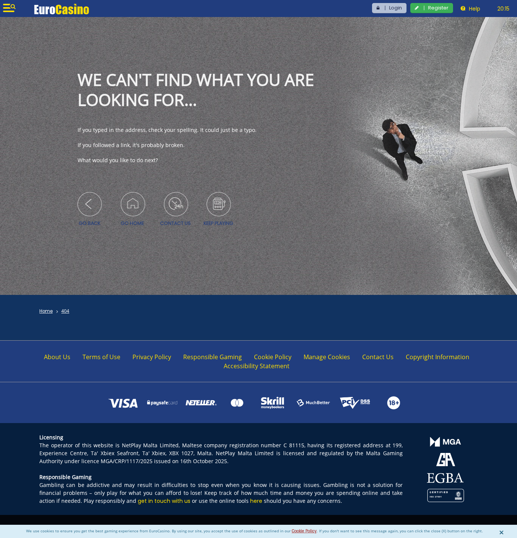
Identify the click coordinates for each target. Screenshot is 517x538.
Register (438, 7)
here (256, 501)
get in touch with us (164, 501)
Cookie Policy (304, 531)
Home (46, 311)
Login (395, 7)
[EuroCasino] (61, 8)
